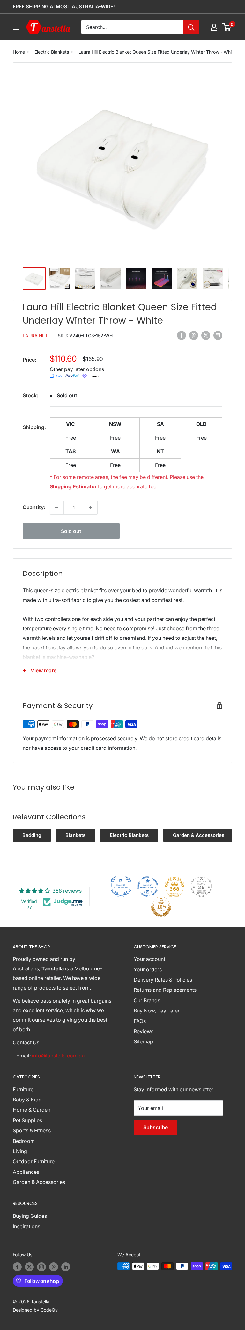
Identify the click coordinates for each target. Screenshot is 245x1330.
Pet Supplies (27, 1120)
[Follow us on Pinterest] (53, 1266)
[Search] (191, 27)
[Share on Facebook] (181, 335)
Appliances (26, 1172)
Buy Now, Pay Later (157, 1010)
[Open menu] (16, 27)
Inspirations (26, 1226)
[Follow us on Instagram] (41, 1266)
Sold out (71, 531)
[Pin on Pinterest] (193, 335)
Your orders (148, 969)
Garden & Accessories (198, 835)
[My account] (214, 27)
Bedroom (24, 1141)
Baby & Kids (27, 1099)
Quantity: (34, 507)
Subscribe (155, 1127)
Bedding (31, 835)
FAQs (140, 1021)
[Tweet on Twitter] (205, 335)
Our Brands (147, 1000)
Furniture (23, 1089)
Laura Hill (35, 335)
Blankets (75, 835)
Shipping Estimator (73, 486)
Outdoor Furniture (34, 1161)
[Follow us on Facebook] (17, 1266)
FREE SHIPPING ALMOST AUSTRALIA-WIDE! (64, 7)
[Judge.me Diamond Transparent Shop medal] (147, 886)
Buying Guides (30, 1216)
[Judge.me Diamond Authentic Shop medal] (121, 886)
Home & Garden (31, 1110)
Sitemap (143, 1041)
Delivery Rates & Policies (163, 979)
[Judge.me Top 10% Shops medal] (161, 907)
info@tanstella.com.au (58, 1055)
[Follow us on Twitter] (29, 1266)
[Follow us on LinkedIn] (65, 1266)
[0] (227, 27)
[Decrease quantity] (56, 507)
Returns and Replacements (165, 990)
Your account (149, 959)
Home (19, 52)
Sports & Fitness (32, 1130)
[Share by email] (217, 335)
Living (20, 1151)
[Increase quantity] (90, 507)
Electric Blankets (51, 52)
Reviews (143, 1031)
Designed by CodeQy (35, 1309)
